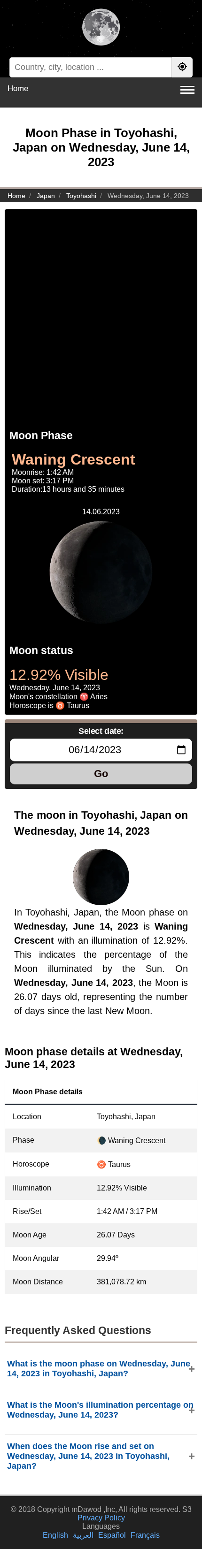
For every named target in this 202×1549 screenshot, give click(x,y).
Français (145, 1535)
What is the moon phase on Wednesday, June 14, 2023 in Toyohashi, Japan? (98, 1368)
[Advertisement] (101, 310)
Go (101, 773)
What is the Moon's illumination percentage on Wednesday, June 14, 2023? (100, 1409)
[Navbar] (187, 89)
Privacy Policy (101, 1518)
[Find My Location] (182, 67)
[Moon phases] (101, 28)
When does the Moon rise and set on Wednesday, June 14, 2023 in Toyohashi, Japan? (88, 1456)
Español (112, 1535)
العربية (83, 1535)
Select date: (101, 731)
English (55, 1535)
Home (18, 88)
